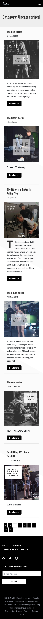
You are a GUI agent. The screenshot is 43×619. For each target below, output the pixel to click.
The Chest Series (15, 118)
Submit (14, 581)
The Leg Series (14, 32)
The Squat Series (15, 293)
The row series (14, 382)
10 (6, 529)
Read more (14, 103)
